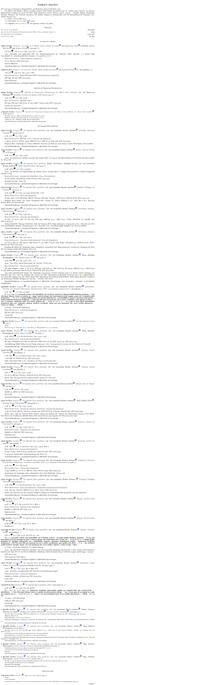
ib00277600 (12, 554)
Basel (39, 675)
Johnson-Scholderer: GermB (53, 614)
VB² (20, 243)
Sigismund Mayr (71, 46)
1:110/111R (27, 169)
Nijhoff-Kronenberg (10, 648)
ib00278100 (48, 648)
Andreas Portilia (88, 150)
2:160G (40, 446)
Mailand (81, 187)
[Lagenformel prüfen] (12, 51)
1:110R (25, 136)
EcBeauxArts (16, 277)
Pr (29, 103)
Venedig (17, 95)
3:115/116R (26, 292)
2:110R (25, 155)
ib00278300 (37, 576)
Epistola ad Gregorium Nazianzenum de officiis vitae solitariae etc (50, 112)
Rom (43, 46)
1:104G (26, 389)
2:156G (43, 356)
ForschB (28, 344)
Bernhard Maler (89, 321)
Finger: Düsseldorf (66, 243)
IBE (6, 312)
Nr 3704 (49, 327)
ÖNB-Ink (29, 179)
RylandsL (81, 414)
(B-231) (38, 614)
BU (14, 435)
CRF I (18, 116)
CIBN (21, 103)
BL (12, 106)
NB (24, 181)
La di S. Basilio (9, 30)
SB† (11, 378)
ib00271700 (85, 198)
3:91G (45, 336)
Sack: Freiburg (69, 614)
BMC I (55, 341)
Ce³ (12, 141)
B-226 (39, 141)
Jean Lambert (87, 112)
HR (6, 78)
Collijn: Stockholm (74, 219)
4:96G (25, 261)
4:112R (25, 466)
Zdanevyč (35, 270)
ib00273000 (18, 245)
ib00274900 (36, 358)
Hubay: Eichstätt (16, 179)
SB (49, 144)
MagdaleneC (46, 273)
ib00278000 (7, 631)
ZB (2, 279)
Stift (75, 416)
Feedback (91, 684)
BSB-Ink (33, 141)
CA (11, 661)
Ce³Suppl (15, 341)
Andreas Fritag (21, 48)
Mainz (17, 333)
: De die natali (16, 21)
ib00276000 (79, 411)
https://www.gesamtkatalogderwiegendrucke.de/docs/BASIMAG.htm (43, 681)
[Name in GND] (28, 23)
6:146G (29, 406)
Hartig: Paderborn (27, 116)
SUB (66, 273)
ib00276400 (57, 452)
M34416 (54, 158)
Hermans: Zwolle (28, 648)
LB (72, 226)
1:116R (25, 98)
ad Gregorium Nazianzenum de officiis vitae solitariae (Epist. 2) (28, 32)
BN (56, 144)
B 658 (15, 614)
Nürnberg (82, 209)
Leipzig (85, 350)
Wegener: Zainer (18, 268)
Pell (13, 103)
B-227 (53, 219)
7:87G (27, 73)
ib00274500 (73, 341)
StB (31, 226)
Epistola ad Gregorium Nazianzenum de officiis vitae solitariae (51, 92)
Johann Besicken (52, 46)
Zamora (82, 422)
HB (50, 277)
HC (6, 103)
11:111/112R (25, 504)
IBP (29, 198)
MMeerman (61, 224)
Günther (87, 219)
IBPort (15, 392)
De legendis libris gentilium (34, 130)
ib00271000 (67, 141)
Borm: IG (38, 490)
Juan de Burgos (89, 384)
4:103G (25, 427)
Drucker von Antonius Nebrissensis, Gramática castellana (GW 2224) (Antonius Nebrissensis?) (49, 461)
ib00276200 (29, 432)
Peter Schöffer (26, 333)
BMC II (47, 243)
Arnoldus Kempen (26, 646)
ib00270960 (41, 116)
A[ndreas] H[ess (29, 166)
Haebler (7, 392)
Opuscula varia (30, 675)
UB (12, 181)
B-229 (32, 490)
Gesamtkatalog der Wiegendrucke (14, 681)
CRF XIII (45, 268)
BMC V (36, 103)
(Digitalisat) (31, 58)
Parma (78, 150)
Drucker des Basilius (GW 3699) (34, 95)
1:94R (25, 214)
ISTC (18, 61)
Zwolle (16, 646)
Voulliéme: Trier (87, 630)
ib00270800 (25, 61)
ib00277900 (64, 661)
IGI (11, 61)
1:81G (35, 446)
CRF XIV (25, 614)
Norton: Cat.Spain (19, 576)
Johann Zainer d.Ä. (26, 257)
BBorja (23, 557)
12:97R (24, 524)
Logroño (37, 565)
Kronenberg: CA (19, 661)
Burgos (79, 384)
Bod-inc (24, 270)
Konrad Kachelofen (17, 403)
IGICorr (22, 141)
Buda (20, 166)
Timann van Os (25, 659)
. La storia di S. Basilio (22, 46)
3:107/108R (26, 193)
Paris (79, 112)
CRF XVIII (57, 268)
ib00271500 (46, 179)
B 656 (16, 630)
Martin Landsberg (60, 612)
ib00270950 (57, 103)
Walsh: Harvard (39, 471)
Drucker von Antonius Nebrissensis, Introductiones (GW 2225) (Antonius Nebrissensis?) (37, 289)
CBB (6, 601)
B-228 (82, 268)
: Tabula (12, 19)
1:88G (38, 356)
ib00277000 (57, 471)
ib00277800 (19, 601)
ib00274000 (50, 270)
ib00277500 (53, 490)
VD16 (11, 614)
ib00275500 (29, 392)
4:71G (30, 51)
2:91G (23, 568)
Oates (53, 141)
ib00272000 (9, 221)
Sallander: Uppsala (60, 411)
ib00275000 (47, 375)
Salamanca (90, 287)
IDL (21, 219)
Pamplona (85, 563)
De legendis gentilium (11, 34)
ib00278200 (83, 614)
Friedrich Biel (89, 499)
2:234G (39, 336)
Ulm (16, 257)
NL (19, 619)
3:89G (24, 406)
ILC (19, 648)
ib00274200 (19, 312)
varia (7, 36)
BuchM (59, 344)
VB (50, 198)
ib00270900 (26, 78)
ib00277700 (27, 509)
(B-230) (45, 630)
